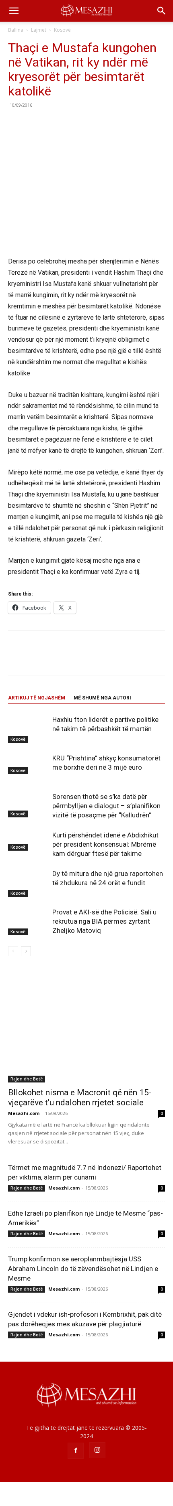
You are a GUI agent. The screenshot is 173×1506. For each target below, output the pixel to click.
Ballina (15, 29)
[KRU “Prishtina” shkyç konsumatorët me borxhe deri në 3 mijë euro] (28, 764)
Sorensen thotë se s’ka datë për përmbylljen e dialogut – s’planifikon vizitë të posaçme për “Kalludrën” (106, 806)
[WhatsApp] (72, 123)
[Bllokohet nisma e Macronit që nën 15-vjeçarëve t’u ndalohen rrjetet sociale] (86, 1025)
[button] (14, 11)
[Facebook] (16, 123)
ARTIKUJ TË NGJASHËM (36, 698)
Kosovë (62, 29)
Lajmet (38, 29)
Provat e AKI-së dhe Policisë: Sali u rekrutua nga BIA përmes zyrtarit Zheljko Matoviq (104, 921)
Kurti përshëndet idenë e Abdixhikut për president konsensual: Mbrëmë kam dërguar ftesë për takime (105, 844)
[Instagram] (97, 1450)
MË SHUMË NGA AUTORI (102, 698)
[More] (90, 123)
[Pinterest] (53, 123)
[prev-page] (13, 951)
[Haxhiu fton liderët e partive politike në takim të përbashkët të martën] (28, 729)
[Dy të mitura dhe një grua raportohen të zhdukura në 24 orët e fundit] (28, 883)
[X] (35, 123)
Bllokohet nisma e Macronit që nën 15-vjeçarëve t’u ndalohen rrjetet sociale (80, 1097)
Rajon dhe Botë (26, 1079)
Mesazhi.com (23, 1113)
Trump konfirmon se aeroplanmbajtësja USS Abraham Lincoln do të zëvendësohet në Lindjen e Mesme (83, 1268)
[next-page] (26, 951)
